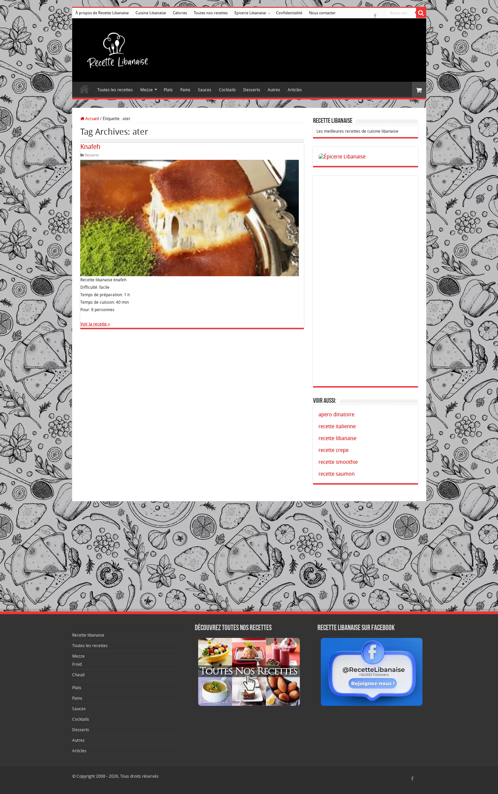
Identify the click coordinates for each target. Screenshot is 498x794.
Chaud (78, 674)
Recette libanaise (84, 89)
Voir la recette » (95, 323)
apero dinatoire (336, 414)
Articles (295, 89)
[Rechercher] (421, 13)
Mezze (146, 89)
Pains (185, 89)
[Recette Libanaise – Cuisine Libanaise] (114, 49)
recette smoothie (338, 462)
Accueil (91, 118)
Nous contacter (322, 13)
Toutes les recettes (115, 89)
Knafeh (90, 147)
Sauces (204, 89)
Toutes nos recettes (211, 13)
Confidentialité (289, 13)
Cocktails (227, 89)
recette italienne (337, 426)
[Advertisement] (365, 281)
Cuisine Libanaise (151, 13)
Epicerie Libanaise (250, 13)
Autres (274, 89)
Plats (168, 89)
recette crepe (333, 450)
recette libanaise (337, 438)
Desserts (251, 89)
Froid (77, 664)
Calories (180, 13)
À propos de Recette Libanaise (102, 13)
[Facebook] (375, 17)
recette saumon (336, 474)
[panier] (419, 90)
